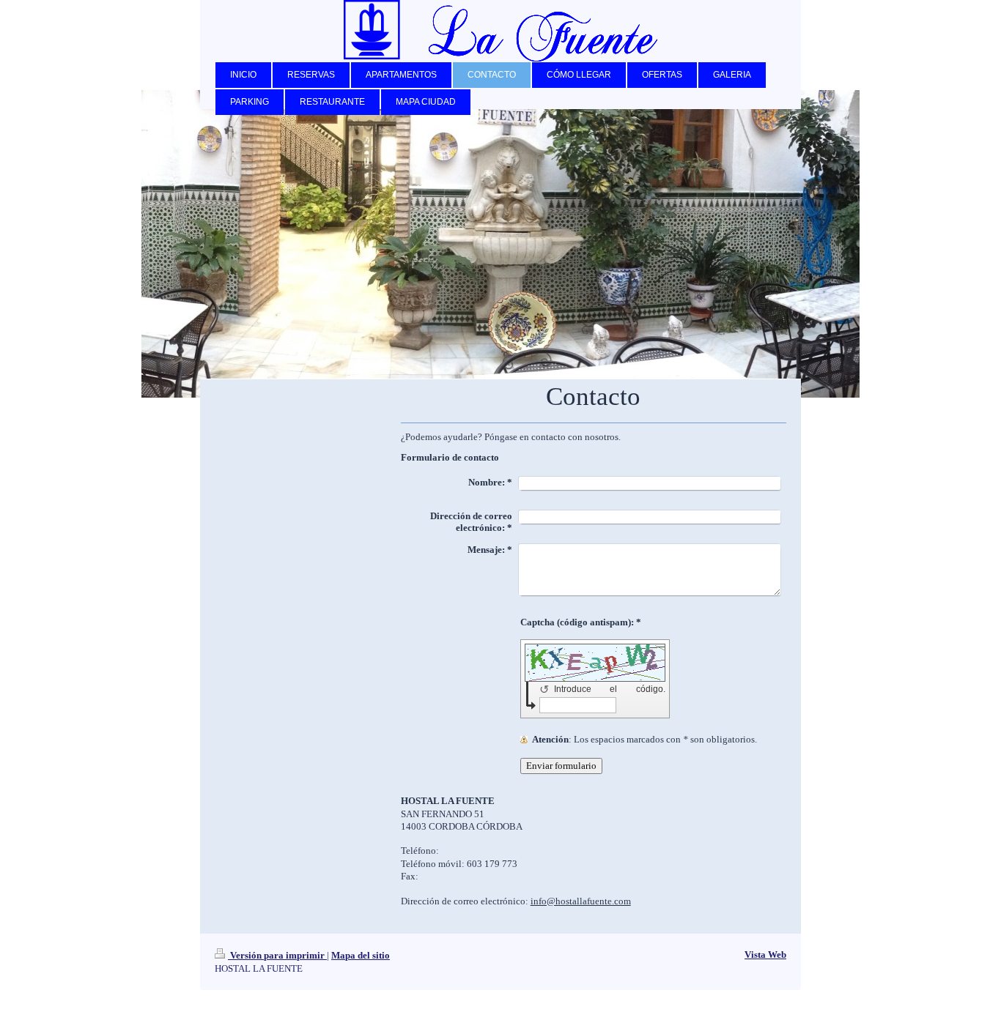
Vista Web (765, 954)
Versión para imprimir (277, 955)
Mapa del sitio (360, 955)
